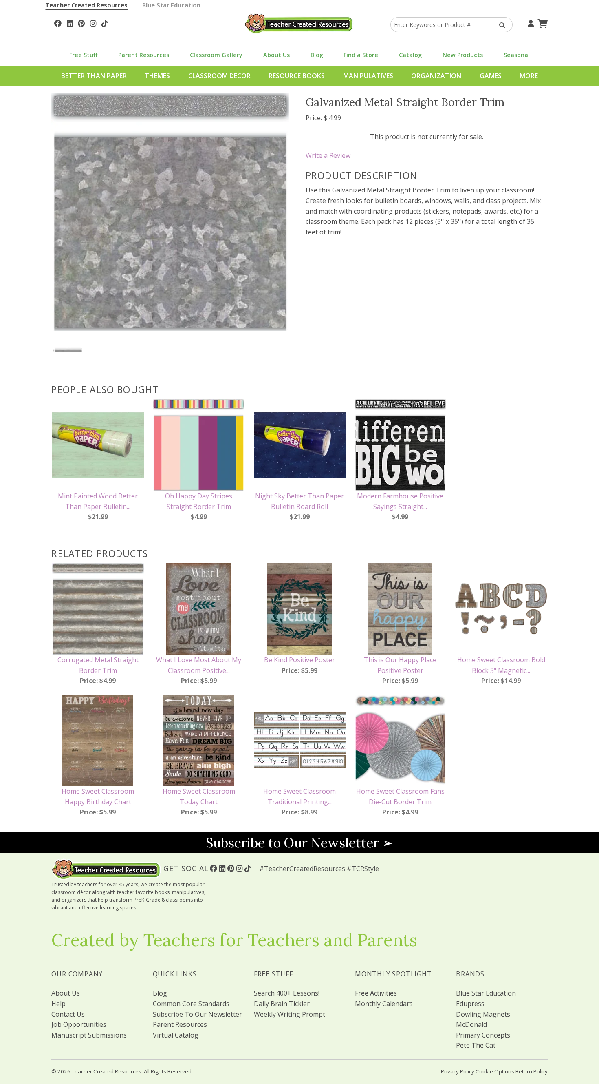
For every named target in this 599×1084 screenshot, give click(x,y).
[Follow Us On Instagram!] (93, 22)
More (529, 75)
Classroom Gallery (216, 55)
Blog (317, 55)
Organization (436, 75)
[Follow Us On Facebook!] (58, 22)
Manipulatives (368, 75)
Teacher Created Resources (86, 5)
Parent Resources (143, 55)
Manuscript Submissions (89, 1035)
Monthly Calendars (384, 1003)
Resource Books (297, 75)
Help (58, 1003)
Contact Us (68, 1014)
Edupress (470, 1003)
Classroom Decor (219, 75)
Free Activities (376, 993)
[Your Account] (530, 22)
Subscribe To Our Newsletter (197, 1014)
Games (491, 75)
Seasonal (517, 55)
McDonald (471, 1024)
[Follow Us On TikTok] (104, 22)
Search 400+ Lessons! (286, 993)
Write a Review (328, 155)
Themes (157, 75)
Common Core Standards (191, 1003)
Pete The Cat (475, 1045)
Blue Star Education (171, 5)
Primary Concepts (483, 1035)
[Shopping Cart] (541, 22)
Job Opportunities (78, 1024)
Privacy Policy (457, 1071)
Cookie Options (495, 1071)
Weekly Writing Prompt (289, 1014)
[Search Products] (499, 24)
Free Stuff (83, 55)
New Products (463, 55)
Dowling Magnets (483, 1014)
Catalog (410, 55)
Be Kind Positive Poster (299, 659)
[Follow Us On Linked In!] (70, 22)
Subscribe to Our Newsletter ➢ (299, 842)
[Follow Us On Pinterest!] (81, 22)
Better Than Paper (94, 75)
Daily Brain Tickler (282, 1003)
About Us (276, 55)
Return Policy (531, 1071)
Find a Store (361, 55)
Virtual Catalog (175, 1035)
